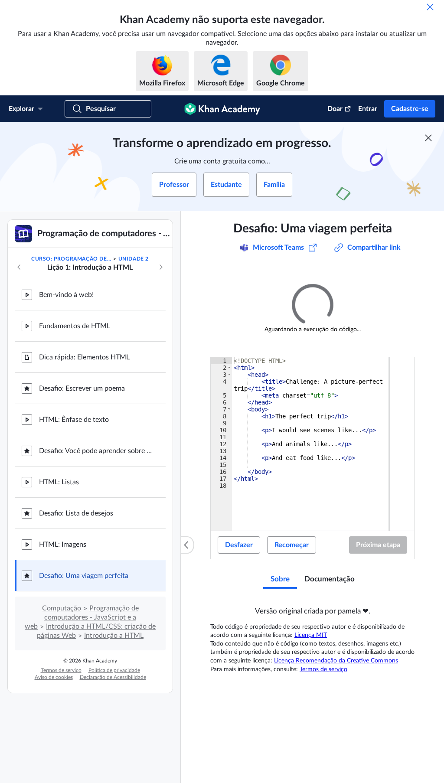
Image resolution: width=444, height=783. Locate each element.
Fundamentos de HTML (74, 326)
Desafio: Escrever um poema (82, 388)
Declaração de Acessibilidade (113, 677)
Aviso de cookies (54, 677)
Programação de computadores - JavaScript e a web (82, 617)
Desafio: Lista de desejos (76, 513)
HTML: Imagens (62, 544)
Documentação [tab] (329, 579)
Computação (61, 608)
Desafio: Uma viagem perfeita (83, 575)
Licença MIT (310, 635)
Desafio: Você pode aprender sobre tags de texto (95, 450)
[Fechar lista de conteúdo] (187, 545)
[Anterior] (19, 267)
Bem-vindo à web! (66, 294)
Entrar (367, 108)
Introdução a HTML (114, 635)
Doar (335, 108)
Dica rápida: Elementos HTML (84, 357)
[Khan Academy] (222, 109)
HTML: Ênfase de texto (74, 419)
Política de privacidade (114, 670)
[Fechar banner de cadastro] (428, 138)
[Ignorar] (430, 7)
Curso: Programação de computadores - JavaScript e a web (71, 258)
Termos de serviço (61, 670)
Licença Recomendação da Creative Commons (336, 661)
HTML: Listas (59, 482)
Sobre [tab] (280, 579)
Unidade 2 (133, 258)
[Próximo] (161, 267)
